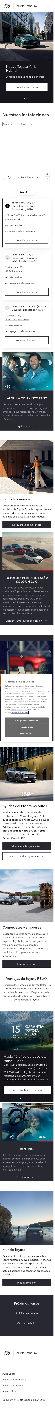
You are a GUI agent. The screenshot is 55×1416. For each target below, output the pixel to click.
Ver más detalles (13, 225)
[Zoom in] (47, 174)
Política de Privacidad (19, 712)
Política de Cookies (12, 1385)
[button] (20, 1098)
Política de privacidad (14, 1379)
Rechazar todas (26, 733)
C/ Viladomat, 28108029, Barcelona (14, 269)
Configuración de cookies (26, 720)
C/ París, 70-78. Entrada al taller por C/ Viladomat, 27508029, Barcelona (25, 217)
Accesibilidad (9, 1391)
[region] (27, 155)
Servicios (25, 192)
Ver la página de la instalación (20, 230)
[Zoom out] (47, 178)
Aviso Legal (8, 1373)
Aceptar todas (27, 727)
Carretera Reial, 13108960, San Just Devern (17, 317)
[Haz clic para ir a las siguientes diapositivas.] (51, 1035)
